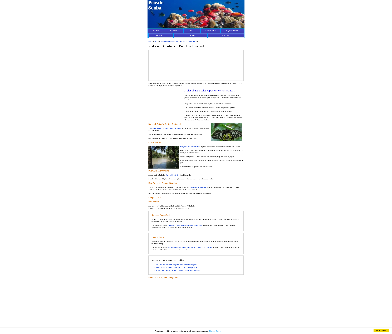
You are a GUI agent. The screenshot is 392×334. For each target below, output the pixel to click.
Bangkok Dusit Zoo (172, 175)
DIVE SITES (210, 31)
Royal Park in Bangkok (197, 187)
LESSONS (190, 35)
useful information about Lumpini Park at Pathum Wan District (190, 247)
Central (184, 41)
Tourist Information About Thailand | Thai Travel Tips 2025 (176, 267)
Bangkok (192, 41)
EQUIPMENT (232, 31)
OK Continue (381, 331)
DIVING (192, 31)
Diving (156, 41)
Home (150, 41)
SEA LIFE (226, 35)
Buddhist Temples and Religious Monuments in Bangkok (176, 265)
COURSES (174, 31)
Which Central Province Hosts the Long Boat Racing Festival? (178, 270)
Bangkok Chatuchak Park (189, 147)
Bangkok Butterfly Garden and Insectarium (166, 128)
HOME (156, 31)
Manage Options (215, 331)
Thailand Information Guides (170, 41)
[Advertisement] (196, 65)
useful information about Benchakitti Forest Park (185, 225)
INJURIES (160, 35)
